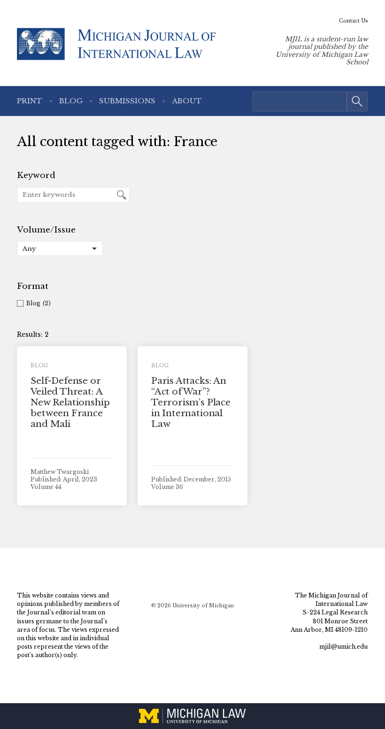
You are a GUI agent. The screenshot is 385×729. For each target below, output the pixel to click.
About (187, 100)
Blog (71, 100)
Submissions (127, 100)
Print (29, 100)
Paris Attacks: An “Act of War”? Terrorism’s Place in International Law (191, 402)
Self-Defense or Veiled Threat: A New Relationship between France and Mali (70, 402)
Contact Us (353, 21)
